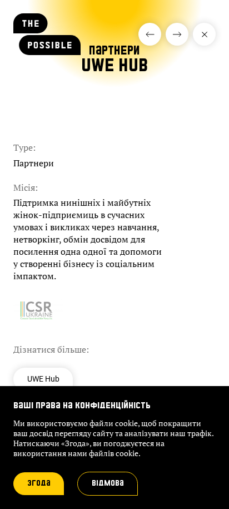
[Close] (204, 34)
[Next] (149, 34)
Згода (39, 483)
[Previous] (177, 34)
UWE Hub (43, 378)
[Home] (47, 49)
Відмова (108, 483)
